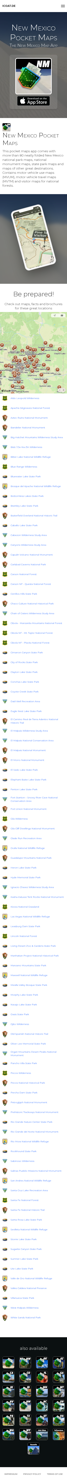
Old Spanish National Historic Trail (29, 1033)
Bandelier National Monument (28, 427)
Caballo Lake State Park (24, 525)
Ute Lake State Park (22, 1268)
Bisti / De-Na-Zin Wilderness (26, 447)
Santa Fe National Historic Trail (28, 1209)
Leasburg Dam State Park (25, 926)
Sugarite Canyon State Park (26, 1249)
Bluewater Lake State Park (26, 476)
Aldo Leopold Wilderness (25, 398)
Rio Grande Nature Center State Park (31, 1121)
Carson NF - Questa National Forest (31, 584)
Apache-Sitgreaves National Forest (30, 408)
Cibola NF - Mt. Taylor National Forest (32, 632)
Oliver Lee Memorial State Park (28, 1043)
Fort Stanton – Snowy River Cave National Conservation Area (34, 799)
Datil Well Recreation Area (25, 701)
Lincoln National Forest (24, 936)
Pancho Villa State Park (24, 1063)
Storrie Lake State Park (24, 1239)
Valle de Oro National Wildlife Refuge (31, 1278)
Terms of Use (55, 1474)
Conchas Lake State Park (25, 681)
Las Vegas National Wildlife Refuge (30, 916)
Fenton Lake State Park (24, 789)
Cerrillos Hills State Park (24, 593)
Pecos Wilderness (21, 1073)
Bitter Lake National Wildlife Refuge (31, 456)
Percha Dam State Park (24, 1092)
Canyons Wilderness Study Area (28, 544)
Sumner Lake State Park (24, 1258)
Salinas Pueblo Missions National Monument (36, 1170)
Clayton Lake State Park (24, 672)
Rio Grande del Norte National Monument (34, 1131)
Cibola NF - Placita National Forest (30, 642)
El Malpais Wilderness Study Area (29, 730)
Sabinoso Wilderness (22, 1161)
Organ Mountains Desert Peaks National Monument (33, 1053)
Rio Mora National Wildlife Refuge (30, 1141)
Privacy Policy (32, 1474)
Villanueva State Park (22, 1297)
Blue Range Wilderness (24, 466)
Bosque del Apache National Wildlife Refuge (36, 486)
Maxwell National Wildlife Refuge (29, 975)
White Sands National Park (26, 1317)
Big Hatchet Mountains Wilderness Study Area (37, 437)
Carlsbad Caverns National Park (28, 564)
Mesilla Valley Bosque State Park (29, 985)
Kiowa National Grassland (25, 906)
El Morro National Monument (27, 760)
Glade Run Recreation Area (26, 838)
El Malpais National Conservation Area (32, 740)
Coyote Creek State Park (25, 691)
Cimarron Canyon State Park (27, 652)
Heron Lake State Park (23, 867)
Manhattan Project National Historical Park (35, 955)
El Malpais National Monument (28, 750)
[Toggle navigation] (63, 6)
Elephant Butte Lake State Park (28, 779)
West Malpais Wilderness (25, 1307)
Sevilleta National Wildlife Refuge (29, 1229)
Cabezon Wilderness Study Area (29, 535)
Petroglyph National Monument (29, 1102)
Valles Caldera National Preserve (29, 1288)
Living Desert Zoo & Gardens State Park (33, 945)
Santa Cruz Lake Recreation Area (29, 1190)
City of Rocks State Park (24, 662)
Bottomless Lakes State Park (27, 496)
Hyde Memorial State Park (25, 877)
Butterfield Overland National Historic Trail (34, 515)
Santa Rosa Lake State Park (26, 1219)
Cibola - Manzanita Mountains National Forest (36, 623)
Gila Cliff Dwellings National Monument (33, 828)
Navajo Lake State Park (24, 1004)
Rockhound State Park (23, 1151)
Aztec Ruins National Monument (29, 417)
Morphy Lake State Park (24, 994)
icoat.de (8, 5)
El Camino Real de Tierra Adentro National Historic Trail (34, 721)
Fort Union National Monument (29, 808)
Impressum (10, 1474)
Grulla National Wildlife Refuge (28, 848)
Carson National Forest (24, 574)
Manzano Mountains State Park (28, 965)
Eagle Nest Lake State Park (26, 711)
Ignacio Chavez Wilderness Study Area (32, 887)
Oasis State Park (20, 1014)
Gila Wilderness (19, 818)
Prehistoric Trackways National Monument (34, 1112)
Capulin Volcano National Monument (32, 554)
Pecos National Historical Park (28, 1082)
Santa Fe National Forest (25, 1200)
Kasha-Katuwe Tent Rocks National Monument (37, 897)
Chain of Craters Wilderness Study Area (32, 613)
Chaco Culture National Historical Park (32, 603)
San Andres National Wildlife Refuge (31, 1180)
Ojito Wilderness (20, 1024)
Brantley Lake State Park (24, 505)
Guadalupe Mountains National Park (31, 857)
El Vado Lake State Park (24, 769)
